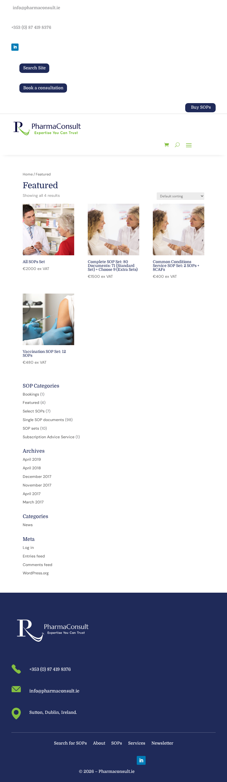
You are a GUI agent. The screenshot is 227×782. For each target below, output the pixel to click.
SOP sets (31, 428)
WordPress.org (36, 572)
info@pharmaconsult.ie (36, 7)
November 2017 (37, 485)
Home (28, 174)
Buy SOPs (201, 107)
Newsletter (162, 744)
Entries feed (34, 556)
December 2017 (37, 476)
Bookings (31, 394)
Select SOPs (34, 411)
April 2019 (32, 459)
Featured (31, 402)
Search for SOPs (70, 744)
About (99, 744)
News (28, 524)
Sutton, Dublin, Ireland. (53, 712)
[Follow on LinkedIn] (15, 47)
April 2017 (31, 493)
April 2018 (32, 467)
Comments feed (37, 564)
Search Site (34, 67)
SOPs (116, 744)
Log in (28, 547)
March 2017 (33, 502)
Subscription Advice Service (48, 436)
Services (136, 744)
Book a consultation (43, 87)
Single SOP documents (43, 419)
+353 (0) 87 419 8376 (31, 27)
